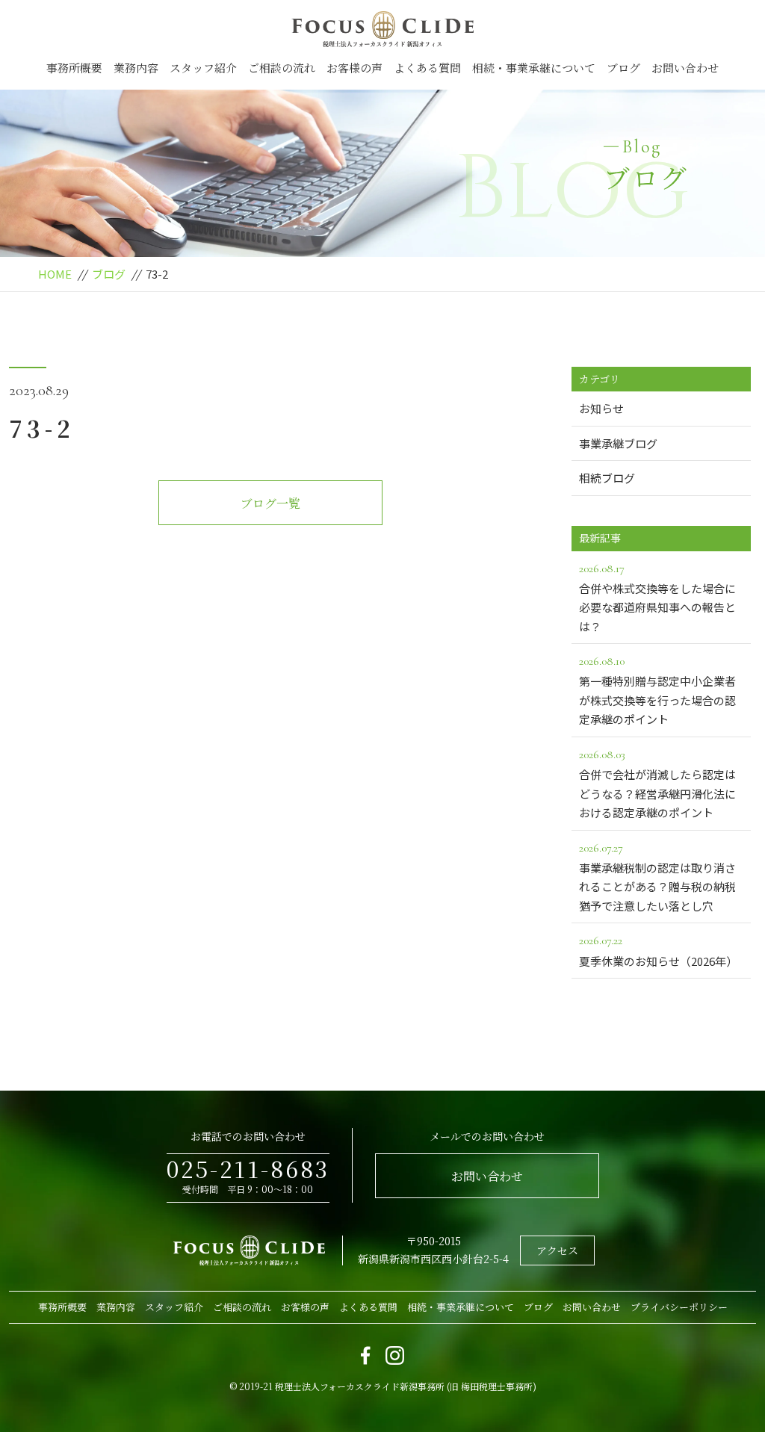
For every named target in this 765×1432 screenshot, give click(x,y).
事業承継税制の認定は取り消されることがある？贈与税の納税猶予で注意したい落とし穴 (657, 877)
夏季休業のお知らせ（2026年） (658, 950)
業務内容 (136, 67)
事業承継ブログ (618, 443)
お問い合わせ (685, 67)
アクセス (557, 1250)
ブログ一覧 (270, 503)
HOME (55, 274)
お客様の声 (354, 67)
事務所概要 (74, 67)
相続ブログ (607, 478)
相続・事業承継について (533, 67)
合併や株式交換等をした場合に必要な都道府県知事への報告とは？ (657, 597)
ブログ (623, 67)
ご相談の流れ (281, 67)
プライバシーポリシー (679, 1307)
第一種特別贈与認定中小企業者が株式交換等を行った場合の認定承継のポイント (657, 690)
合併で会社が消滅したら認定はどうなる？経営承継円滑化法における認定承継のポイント (657, 783)
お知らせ (601, 408)
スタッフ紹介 (203, 67)
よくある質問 (427, 67)
